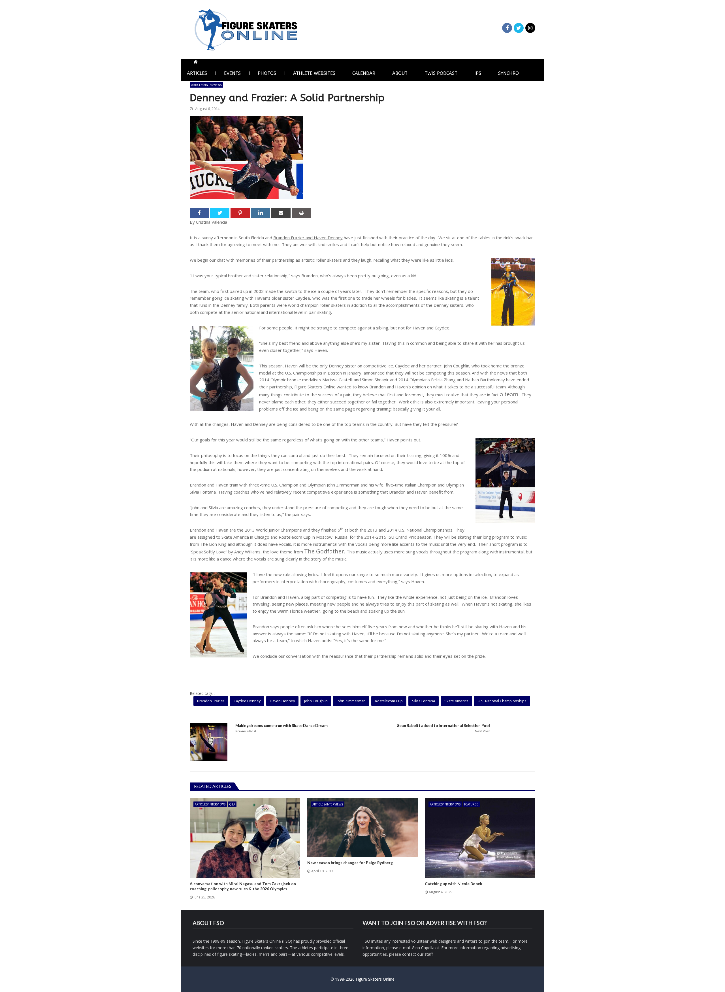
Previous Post (246, 731)
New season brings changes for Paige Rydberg (350, 862)
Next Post (482, 731)
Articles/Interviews (206, 85)
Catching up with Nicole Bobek (453, 883)
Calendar (363, 73)
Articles (197, 73)
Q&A (232, 804)
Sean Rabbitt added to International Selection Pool (443, 725)
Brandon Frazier (210, 700)
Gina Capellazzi (425, 947)
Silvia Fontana (423, 700)
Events (232, 73)
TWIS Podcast (441, 73)
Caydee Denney (247, 700)
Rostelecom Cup (389, 700)
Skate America (456, 700)
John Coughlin (316, 700)
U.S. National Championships (502, 700)
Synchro (508, 73)
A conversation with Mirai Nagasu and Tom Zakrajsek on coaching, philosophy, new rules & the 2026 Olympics (243, 886)
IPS (477, 73)
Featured (471, 804)
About (400, 73)
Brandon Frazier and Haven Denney (308, 237)
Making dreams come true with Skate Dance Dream (281, 725)
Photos (267, 73)
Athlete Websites (314, 73)
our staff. (425, 954)
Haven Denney (282, 700)
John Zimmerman (351, 700)
